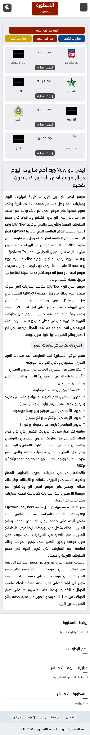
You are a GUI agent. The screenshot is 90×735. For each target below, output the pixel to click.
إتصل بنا (30, 717)
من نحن (17, 717)
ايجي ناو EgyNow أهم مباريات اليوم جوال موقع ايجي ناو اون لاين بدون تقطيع (48, 177)
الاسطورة (70, 717)
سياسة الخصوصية (50, 717)
